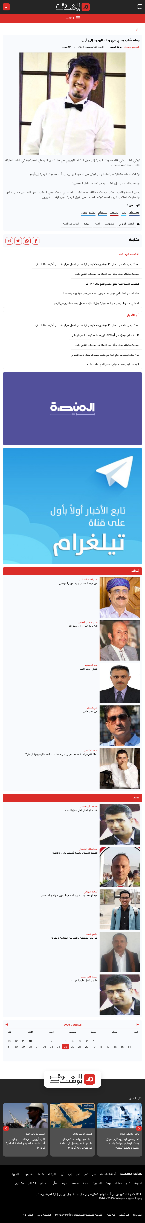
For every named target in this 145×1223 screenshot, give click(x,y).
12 (16, 1040)
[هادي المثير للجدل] (120, 683)
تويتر (123, 212)
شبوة (41, 1174)
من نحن (111, 1214)
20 (86, 1046)
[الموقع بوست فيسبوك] (140, 1205)
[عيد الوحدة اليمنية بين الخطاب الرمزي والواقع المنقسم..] (120, 909)
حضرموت (28, 1174)
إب (70, 1174)
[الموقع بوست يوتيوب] (133, 1205)
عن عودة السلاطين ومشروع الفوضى (78, 583)
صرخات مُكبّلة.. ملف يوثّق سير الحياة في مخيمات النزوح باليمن (106, 273)
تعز (86, 1174)
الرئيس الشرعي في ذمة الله (83, 626)
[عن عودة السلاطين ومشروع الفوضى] (120, 597)
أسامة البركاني (90, 891)
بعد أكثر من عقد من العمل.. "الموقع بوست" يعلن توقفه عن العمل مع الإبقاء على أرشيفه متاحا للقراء (87, 263)
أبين (62, 1174)
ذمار (128, 1182)
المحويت (97, 1182)
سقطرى (19, 1182)
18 (101, 1046)
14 (129, 1046)
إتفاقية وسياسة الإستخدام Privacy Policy (79, 1214)
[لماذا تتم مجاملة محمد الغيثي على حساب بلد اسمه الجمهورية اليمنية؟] (120, 768)
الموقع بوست (132, 46)
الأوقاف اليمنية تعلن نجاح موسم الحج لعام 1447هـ (112, 283)
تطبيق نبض (88, 212)
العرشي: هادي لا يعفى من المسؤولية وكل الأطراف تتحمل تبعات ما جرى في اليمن (96, 302)
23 (65, 1046)
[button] (139, 1128)
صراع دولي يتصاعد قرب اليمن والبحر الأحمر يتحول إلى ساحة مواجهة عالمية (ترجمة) (76, 1143)
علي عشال (92, 707)
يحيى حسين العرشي (87, 622)
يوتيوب (114, 212)
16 (115, 1046)
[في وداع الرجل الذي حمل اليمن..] (120, 824)
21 (79, 1046)
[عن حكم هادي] (120, 725)
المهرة (15, 1174)
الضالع (32, 1182)
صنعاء (118, 1182)
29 (23, 1046)
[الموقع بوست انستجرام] (130, 1205)
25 (51, 1046)
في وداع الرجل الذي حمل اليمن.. (81, 810)
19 (93, 1046)
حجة (85, 1182)
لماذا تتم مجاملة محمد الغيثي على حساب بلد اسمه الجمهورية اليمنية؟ (60, 754)
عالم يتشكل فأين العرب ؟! (83, 980)
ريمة (108, 1182)
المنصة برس (44, 1214)
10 (30, 1040)
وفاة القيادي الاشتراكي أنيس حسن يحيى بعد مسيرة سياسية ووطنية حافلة (101, 293)
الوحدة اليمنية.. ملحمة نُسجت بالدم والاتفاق (74, 852)
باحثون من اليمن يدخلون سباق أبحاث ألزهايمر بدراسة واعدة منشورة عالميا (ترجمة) (123, 1143)
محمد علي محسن (88, 806)
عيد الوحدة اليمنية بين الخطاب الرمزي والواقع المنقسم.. (68, 895)
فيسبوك (134, 212)
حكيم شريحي (91, 933)
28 (30, 1046)
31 (9, 1046)
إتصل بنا (137, 1214)
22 (72, 1046)
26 (44, 1046)
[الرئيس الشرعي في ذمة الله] (120, 640)
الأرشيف (124, 1214)
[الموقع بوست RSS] (126, 1205)
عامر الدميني (91, 664)
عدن (94, 1174)
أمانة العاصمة (108, 1174)
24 (58, 1046)
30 (16, 1046)
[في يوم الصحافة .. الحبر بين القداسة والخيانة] (120, 952)
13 (9, 1040)
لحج (78, 1174)
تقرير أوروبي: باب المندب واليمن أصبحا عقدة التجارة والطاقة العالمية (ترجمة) (25, 1143)
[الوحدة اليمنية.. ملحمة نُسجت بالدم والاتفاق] (120, 867)
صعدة (75, 1182)
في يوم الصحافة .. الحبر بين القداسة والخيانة (74, 937)
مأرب (54, 1182)
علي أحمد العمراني (88, 579)
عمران (43, 1182)
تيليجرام (102, 212)
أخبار (139, 29)
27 (37, 1046)
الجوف (64, 1182)
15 (122, 1046)
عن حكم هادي (90, 711)
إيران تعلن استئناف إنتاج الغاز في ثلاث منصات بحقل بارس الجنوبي (105, 354)
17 (108, 1046)
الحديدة (138, 1182)
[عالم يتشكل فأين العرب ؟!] (120, 994)
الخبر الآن (28, 1214)
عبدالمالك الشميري (88, 848)
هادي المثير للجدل (88, 668)
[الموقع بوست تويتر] (137, 1205)
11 (23, 1040)
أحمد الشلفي (91, 750)
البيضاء (52, 1174)
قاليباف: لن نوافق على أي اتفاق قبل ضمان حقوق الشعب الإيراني (105, 334)
